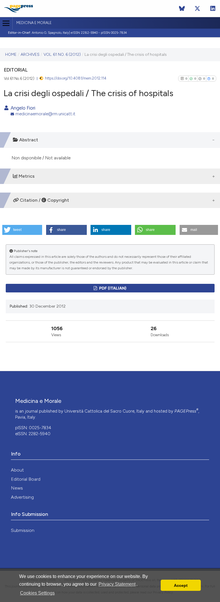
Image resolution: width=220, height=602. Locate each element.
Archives (30, 54)
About (17, 470)
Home (11, 54)
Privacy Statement (117, 584)
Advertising (22, 497)
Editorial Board (25, 479)
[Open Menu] (6, 23)
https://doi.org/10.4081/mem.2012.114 (75, 78)
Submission (22, 530)
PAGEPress (186, 411)
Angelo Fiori (22, 108)
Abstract (28, 139)
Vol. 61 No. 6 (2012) (62, 54)
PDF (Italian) (112, 288)
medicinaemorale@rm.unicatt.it (45, 113)
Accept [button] (181, 585)
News (17, 488)
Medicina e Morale (34, 23)
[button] (22, 230)
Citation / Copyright (44, 200)
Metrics (26, 176)
